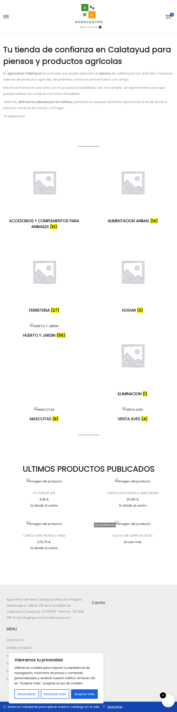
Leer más (135, 542)
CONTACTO (15, 640)
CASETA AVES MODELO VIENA (44, 535)
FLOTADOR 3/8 (44, 493)
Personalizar (27, 694)
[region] (56, 678)
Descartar (114, 707)
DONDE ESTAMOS (19, 648)
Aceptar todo (84, 694)
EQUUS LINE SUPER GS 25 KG (133, 535)
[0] (168, 16)
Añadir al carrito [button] (46, 505)
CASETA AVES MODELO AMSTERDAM (133, 493)
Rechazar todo (55, 694)
